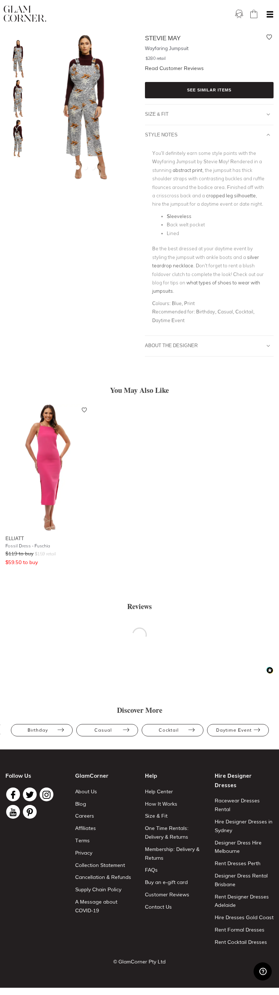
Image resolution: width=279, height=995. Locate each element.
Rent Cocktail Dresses (241, 942)
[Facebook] (13, 794)
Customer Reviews (167, 894)
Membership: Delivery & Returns (172, 853)
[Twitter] (30, 794)
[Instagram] (46, 794)
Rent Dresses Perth (237, 863)
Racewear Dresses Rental (237, 805)
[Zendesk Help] (263, 971)
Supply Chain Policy (98, 889)
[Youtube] (13, 812)
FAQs (151, 870)
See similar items (209, 89)
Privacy (83, 853)
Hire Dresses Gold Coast (244, 917)
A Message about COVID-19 (96, 906)
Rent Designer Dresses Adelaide (242, 901)
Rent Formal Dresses (239, 929)
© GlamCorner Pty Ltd (139, 961)
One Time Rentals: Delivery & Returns (167, 832)
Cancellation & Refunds (103, 877)
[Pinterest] (30, 812)
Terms (82, 840)
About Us (86, 791)
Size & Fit (157, 114)
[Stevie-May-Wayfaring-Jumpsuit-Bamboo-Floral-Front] (16, 59)
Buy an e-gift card (166, 882)
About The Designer (171, 345)
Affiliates (85, 828)
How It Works (161, 804)
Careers (84, 816)
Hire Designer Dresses (233, 780)
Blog (80, 804)
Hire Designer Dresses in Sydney (243, 826)
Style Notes (161, 134)
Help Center (159, 791)
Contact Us (158, 907)
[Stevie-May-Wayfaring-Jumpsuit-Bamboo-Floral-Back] (16, 139)
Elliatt (14, 538)
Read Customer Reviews (174, 68)
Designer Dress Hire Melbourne (238, 847)
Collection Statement (100, 865)
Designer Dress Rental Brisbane (241, 880)
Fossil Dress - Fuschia (27, 545)
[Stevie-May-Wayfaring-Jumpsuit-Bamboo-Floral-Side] (16, 99)
